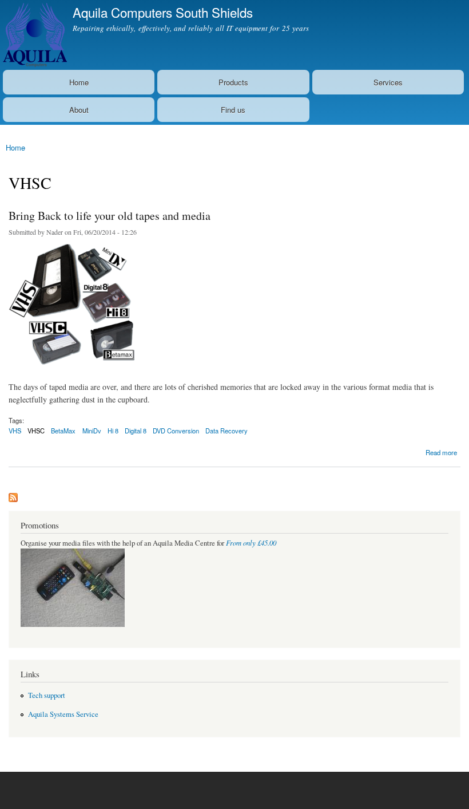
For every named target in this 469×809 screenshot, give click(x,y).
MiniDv (91, 430)
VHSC (36, 430)
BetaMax (63, 430)
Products (233, 82)
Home (79, 82)
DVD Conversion (176, 430)
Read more (441, 451)
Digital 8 (135, 430)
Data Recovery (226, 430)
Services (388, 82)
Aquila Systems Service (63, 714)
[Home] (33, 35)
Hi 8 (113, 430)
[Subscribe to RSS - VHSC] (13, 494)
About (79, 109)
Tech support (46, 695)
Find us (233, 109)
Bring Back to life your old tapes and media (109, 215)
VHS (15, 430)
